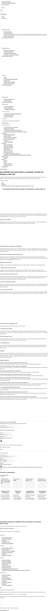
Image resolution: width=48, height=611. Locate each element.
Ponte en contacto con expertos (7, 528)
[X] (2, 602)
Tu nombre (2, 425)
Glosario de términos (8, 150)
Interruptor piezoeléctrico (9, 50)
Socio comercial (5, 4)
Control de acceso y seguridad (10, 137)
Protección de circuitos (6, 29)
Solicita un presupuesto (3, 169)
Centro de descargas (6, 1)
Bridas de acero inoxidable (9, 82)
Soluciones (4, 133)
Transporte (6, 140)
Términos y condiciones (7, 585)
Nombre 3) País (3, 460)
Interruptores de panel (5, 48)
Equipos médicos (7, 136)
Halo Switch (3, 222)
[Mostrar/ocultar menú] (7, 169)
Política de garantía (6, 578)
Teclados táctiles (7, 100)
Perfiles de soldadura (8, 146)
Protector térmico (8, 31)
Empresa (6, 158)
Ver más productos (4, 475)
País (1, 433)
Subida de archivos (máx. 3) (6, 438)
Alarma (5, 77)
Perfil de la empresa (6, 575)
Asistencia (4, 143)
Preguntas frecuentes (8, 147)
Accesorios (4, 75)
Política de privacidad (6, 582)
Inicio (3, 16)
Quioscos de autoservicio (9, 139)
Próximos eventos (8, 163)
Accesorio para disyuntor (9, 83)
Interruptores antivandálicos (10, 53)
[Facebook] (2, 600)
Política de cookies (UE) (7, 579)
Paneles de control (5, 97)
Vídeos (5, 162)
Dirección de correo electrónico (6, 594)
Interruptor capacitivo (8, 51)
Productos (4, 18)
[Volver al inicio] (8, 610)
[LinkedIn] (2, 604)
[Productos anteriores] (1, 476)
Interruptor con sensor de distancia (11, 54)
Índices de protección (8, 152)
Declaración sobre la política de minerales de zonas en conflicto (17, 155)
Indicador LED (7, 80)
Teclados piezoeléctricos (9, 99)
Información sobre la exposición (9, 3)
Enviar (1, 449)
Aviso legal (4, 580)
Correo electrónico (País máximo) (7, 430)
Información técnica (8, 165)
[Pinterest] (2, 605)
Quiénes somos (5, 156)
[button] (24, 11)
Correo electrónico (4, 427)
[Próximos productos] (3, 476)
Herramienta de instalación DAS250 (42, 493)
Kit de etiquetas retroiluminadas (10, 79)
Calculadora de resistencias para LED (12, 153)
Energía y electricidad (8, 142)
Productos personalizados (7, 543)
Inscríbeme (24, 594)
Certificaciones (7, 149)
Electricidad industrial (8, 33)
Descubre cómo (5, 123)
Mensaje (2, 436)
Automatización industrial (9, 134)
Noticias (3, 159)
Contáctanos (4, 166)
